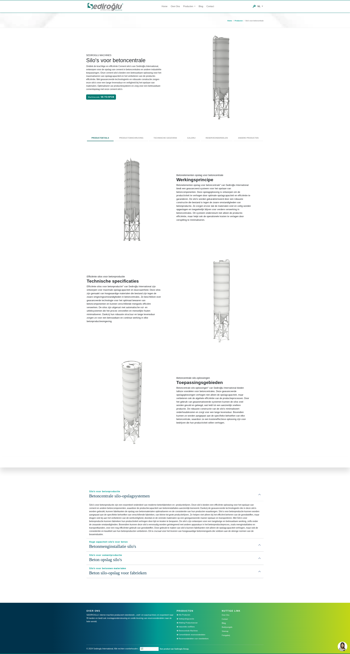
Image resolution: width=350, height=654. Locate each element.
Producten (239, 21)
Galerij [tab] (191, 138)
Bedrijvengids (227, 627)
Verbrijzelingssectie (186, 619)
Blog (201, 6)
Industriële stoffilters (186, 627)
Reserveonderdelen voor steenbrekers (193, 639)
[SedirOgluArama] (254, 6)
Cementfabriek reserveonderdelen (191, 635)
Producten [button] (188, 6)
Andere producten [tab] (248, 138)
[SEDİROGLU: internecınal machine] (105, 6)
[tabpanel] (175, 301)
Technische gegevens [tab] (165, 138)
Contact (210, 6)
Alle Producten (184, 615)
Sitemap (225, 631)
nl (259, 6)
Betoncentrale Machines (188, 631)
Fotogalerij (226, 635)
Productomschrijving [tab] (131, 138)
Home (164, 6)
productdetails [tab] (100, 138)
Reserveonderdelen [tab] (217, 138)
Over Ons (175, 6)
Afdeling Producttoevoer (188, 623)
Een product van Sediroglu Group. (174, 649)
